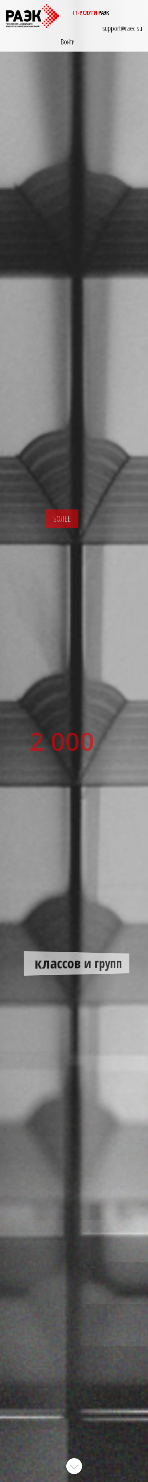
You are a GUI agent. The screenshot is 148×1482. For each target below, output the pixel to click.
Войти (68, 41)
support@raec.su (122, 28)
